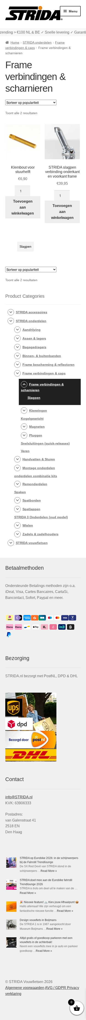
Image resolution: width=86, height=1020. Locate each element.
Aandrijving (31, 330)
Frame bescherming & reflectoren (48, 364)
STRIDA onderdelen (37, 42)
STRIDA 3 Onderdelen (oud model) (41, 517)
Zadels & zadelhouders (40, 534)
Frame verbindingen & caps (44, 373)
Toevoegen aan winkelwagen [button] (22, 207)
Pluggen (35, 435)
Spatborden (31, 500)
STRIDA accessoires (31, 312)
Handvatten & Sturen (38, 459)
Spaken (20, 492)
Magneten (37, 426)
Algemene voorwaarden (24, 988)
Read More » (49, 871)
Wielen (27, 525)
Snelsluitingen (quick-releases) (45, 443)
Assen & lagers (34, 338)
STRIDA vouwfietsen (32, 543)
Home (15, 42)
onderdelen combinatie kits (35, 476)
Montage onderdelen (38, 468)
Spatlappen (31, 509)
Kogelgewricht (32, 418)
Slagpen (25, 246)
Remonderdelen (34, 484)
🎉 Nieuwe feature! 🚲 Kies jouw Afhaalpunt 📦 (49, 902)
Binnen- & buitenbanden (41, 356)
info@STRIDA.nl (19, 797)
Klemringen (38, 410)
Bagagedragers (34, 347)
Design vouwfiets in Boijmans (38, 920)
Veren (25, 451)
